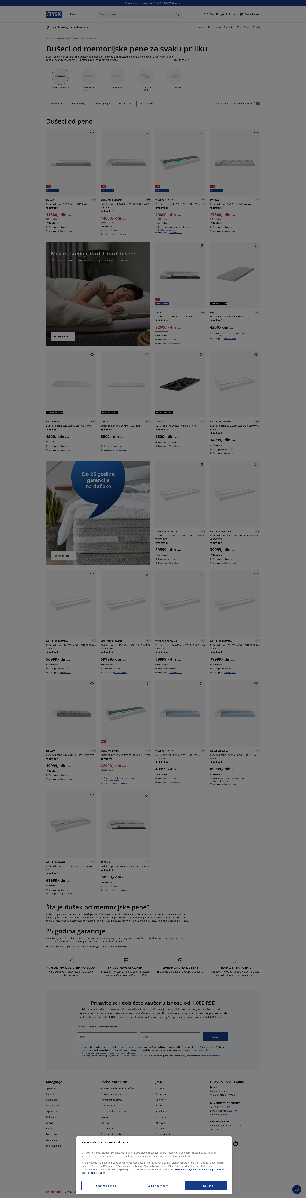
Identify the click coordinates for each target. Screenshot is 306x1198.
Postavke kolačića (105, 1185)
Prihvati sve (206, 1185)
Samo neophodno (158, 1185)
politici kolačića (96, 1172)
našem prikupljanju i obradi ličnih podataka (199, 1169)
